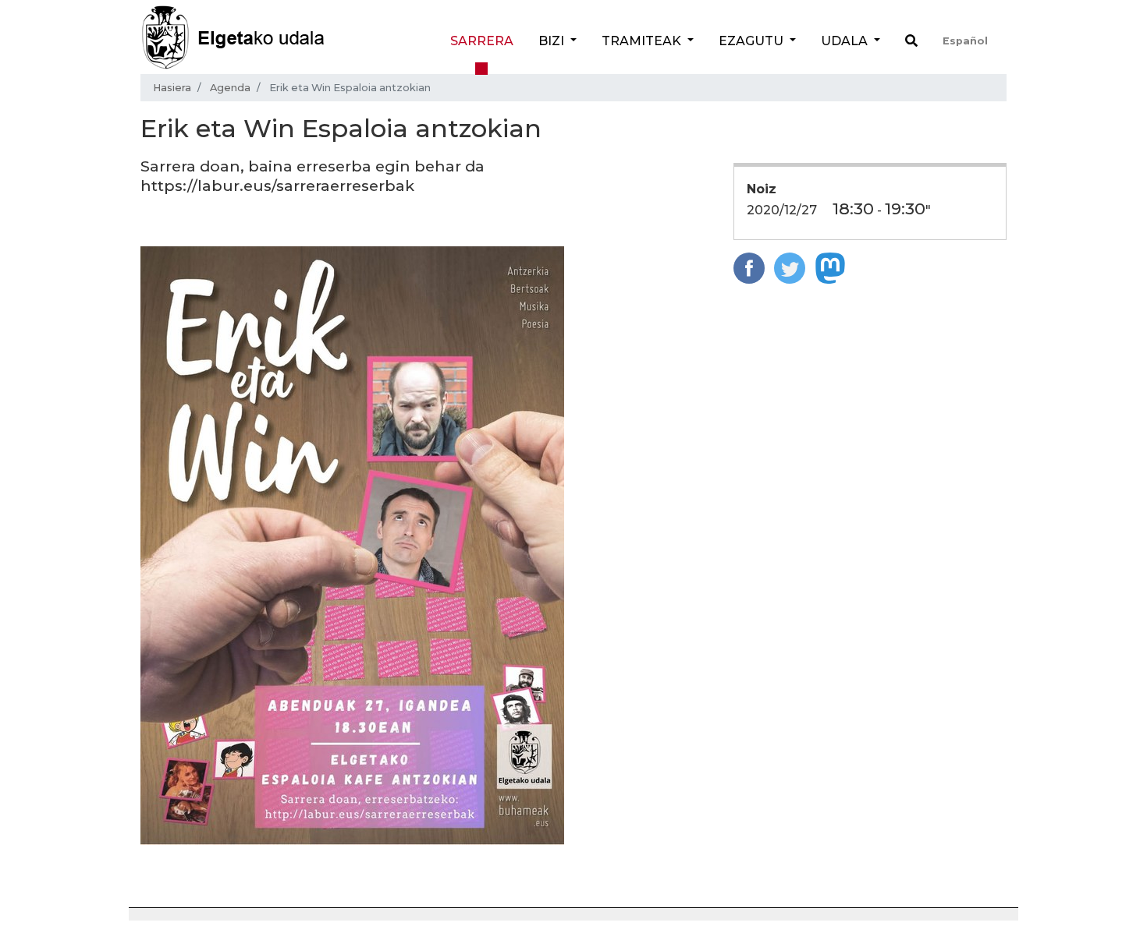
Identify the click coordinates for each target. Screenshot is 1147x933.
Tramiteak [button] (643, 41)
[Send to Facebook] (749, 267)
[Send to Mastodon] (830, 267)
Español (965, 41)
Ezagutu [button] (753, 41)
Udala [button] (846, 41)
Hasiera (172, 88)
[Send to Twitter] (789, 267)
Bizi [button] (552, 41)
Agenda (230, 88)
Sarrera (481, 41)
